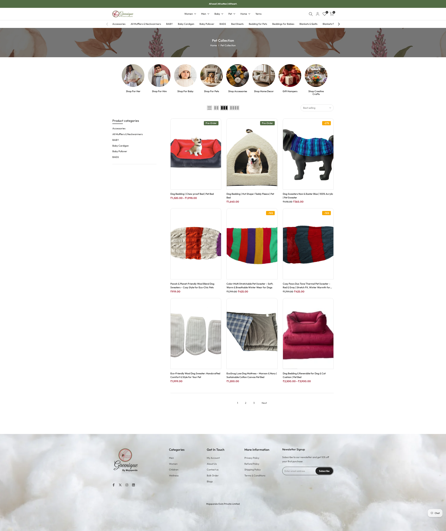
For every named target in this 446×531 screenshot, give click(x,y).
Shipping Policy (252, 469)
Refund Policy (251, 463)
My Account (213, 457)
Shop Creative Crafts (316, 93)
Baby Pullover (206, 23)
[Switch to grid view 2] (216, 108)
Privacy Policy (251, 457)
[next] (338, 24)
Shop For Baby (185, 91)
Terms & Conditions (254, 475)
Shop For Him (159, 91)
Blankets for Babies (333, 23)
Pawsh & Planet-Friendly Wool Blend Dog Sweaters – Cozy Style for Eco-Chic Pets (192, 285)
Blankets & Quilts (308, 23)
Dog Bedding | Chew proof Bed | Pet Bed (192, 193)
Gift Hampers (290, 91)
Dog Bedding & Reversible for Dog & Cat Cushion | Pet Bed (304, 375)
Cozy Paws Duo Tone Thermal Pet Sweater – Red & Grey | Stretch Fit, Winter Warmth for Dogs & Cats (306, 285)
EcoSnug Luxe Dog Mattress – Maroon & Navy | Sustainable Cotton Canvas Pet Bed (251, 375)
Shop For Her (133, 91)
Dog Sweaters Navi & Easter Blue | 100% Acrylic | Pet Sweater (308, 195)
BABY (169, 23)
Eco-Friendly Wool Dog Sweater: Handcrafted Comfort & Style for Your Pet (195, 375)
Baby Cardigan (186, 23)
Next (264, 402)
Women (173, 463)
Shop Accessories (237, 91)
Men (171, 457)
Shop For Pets (211, 91)
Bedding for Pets (258, 23)
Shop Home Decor (264, 91)
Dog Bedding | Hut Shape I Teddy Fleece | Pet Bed (250, 195)
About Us (212, 463)
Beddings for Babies (283, 23)
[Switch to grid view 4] (234, 108)
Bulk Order (213, 475)
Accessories (118, 23)
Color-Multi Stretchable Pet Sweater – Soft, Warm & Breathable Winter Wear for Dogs (249, 285)
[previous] (107, 24)
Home (213, 45)
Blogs (210, 481)
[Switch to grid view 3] (224, 108)
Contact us (212, 469)
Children (173, 469)
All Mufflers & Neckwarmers (146, 23)
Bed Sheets (237, 23)
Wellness (174, 475)
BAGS (223, 23)
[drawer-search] (311, 14)
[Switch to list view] (209, 108)
